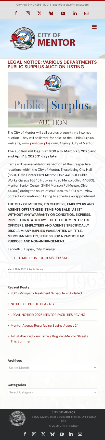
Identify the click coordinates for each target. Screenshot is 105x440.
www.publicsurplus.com (40, 143)
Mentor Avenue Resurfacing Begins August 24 (44, 325)
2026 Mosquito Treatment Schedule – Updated (46, 293)
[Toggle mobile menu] (94, 26)
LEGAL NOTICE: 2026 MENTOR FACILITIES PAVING (48, 315)
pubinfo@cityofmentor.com (70, 4)
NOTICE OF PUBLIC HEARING (32, 304)
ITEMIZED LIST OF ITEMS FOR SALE (44, 258)
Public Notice (36, 269)
